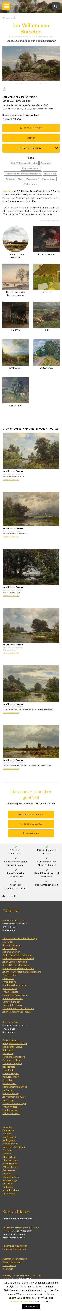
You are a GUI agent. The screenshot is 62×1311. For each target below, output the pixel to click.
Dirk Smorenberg (10, 1093)
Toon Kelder (8, 1070)
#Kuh (20, 178)
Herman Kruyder (10, 1073)
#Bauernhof (50, 173)
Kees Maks (7, 1080)
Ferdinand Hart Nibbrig (13, 1056)
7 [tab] (40, 83)
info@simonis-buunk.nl (13, 1237)
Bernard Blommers (11, 945)
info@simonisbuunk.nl (32, 814)
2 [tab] (16, 83)
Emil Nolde (7, 1183)
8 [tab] (45, 83)
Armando (7, 1133)
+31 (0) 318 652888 (32, 128)
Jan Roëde (7, 1187)
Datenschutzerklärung (22, 1301)
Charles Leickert (10, 975)
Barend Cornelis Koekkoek (15, 965)
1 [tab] (12, 83)
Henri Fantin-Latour (12, 1046)
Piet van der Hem (11, 1060)
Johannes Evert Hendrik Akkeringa (19, 938)
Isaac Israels (8, 1066)
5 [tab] (31, 83)
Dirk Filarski (8, 1050)
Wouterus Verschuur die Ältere (18, 1008)
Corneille (6, 1153)
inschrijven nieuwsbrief (15, 1245)
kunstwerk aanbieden (14, 1249)
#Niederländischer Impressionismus (23, 173)
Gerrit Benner (9, 1137)
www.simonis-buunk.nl (13, 1234)
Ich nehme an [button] (31, 1306)
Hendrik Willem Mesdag (14, 985)
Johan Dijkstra (9, 1157)
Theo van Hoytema (12, 1063)
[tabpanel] (31, 63)
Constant (7, 1150)
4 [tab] (26, 83)
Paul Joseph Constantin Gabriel (18, 958)
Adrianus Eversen (11, 951)
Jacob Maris (8, 978)
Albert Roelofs (9, 988)
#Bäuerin (10, 178)
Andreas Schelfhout (12, 998)
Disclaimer (7, 1268)
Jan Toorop (8, 1100)
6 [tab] (35, 83)
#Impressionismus (31, 168)
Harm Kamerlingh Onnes (14, 1086)
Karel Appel (8, 1130)
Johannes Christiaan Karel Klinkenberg (21, 971)
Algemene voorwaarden (14, 1258)
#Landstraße (48, 178)
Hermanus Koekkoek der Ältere (18, 968)
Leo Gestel (7, 1053)
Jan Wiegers (8, 1193)
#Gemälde (46, 163)
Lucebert (6, 1173)
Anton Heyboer (10, 1163)
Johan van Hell (9, 1160)
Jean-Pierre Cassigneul (13, 1147)
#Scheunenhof (30, 184)
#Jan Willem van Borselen (24, 163)
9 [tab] (50, 83)
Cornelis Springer (11, 1001)
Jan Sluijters (8, 1090)
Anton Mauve (9, 981)
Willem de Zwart (11, 1113)
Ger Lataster (8, 1170)
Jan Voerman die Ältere (14, 1096)
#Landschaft (32, 178)
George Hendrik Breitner (14, 1043)
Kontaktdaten (31, 833)
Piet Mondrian (9, 1083)
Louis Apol (7, 941)
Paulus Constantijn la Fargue (16, 955)
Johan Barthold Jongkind (14, 961)
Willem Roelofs (10, 991)
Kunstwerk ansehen (11, 480)
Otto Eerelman (9, 948)
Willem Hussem (10, 1167)
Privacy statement (11, 1262)
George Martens (10, 1177)
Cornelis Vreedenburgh (14, 1103)
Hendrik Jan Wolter (12, 1110)
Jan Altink (7, 1127)
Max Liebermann (10, 1076)
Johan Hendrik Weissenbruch (17, 1011)
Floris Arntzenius (10, 1040)
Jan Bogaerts (8, 1140)
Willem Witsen (9, 1106)
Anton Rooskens (10, 1190)
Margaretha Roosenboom (15, 995)
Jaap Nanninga (9, 1180)
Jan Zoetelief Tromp (12, 1005)
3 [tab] (21, 83)
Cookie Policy (9, 1265)
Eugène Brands (10, 1143)
